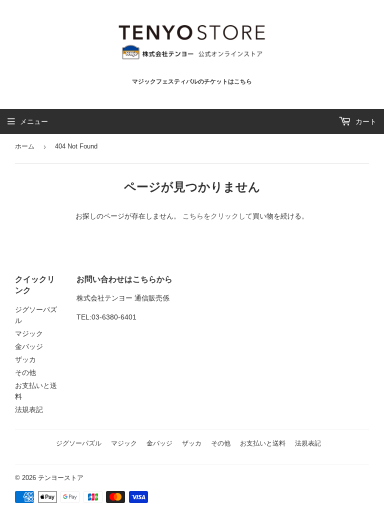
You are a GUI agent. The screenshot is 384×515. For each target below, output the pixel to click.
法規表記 (29, 410)
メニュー (34, 122)
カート (365, 122)
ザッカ (25, 360)
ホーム (24, 146)
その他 (25, 372)
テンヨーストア (61, 478)
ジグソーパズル (79, 443)
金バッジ (29, 346)
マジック (29, 334)
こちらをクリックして (217, 216)
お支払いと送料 (263, 443)
